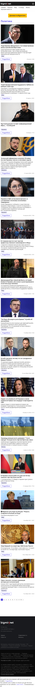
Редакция (24, 653)
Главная (3, 7)
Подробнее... (9, 681)
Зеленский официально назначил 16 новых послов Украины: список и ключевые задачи (16, 159)
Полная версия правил (7, 674)
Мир (15, 7)
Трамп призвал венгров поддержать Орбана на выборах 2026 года (17, 85)
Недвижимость (22, 635)
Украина (9, 7)
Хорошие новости (6, 9)
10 (21, 599)
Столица (21, 7)
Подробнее (6, 59)
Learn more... (20, 684)
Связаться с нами (6, 655)
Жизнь (28, 7)
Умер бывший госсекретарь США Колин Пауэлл (17, 546)
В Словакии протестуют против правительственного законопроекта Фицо (15, 242)
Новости (3, 637)
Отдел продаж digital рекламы (20, 660)
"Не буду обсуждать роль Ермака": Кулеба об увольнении (16, 320)
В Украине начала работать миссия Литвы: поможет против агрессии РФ (15, 476)
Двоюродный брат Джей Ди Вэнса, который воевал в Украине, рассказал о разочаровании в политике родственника (17, 281)
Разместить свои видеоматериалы (23, 655)
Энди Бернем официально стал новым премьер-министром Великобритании (17, 46)
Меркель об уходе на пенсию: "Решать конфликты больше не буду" (15, 512)
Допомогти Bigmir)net (17, 15)
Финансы (20, 637)
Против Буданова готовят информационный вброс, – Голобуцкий (16, 124)
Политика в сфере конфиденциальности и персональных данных (17, 657)
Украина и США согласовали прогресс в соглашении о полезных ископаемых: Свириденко (14, 200)
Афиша (3, 635)
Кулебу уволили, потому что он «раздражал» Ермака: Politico (16, 359)
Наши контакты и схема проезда (10, 653)
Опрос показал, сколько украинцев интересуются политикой (13, 581)
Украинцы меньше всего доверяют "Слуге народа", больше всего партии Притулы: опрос (17, 439)
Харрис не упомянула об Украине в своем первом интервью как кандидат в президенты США (17, 400)
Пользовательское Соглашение (11, 656)
